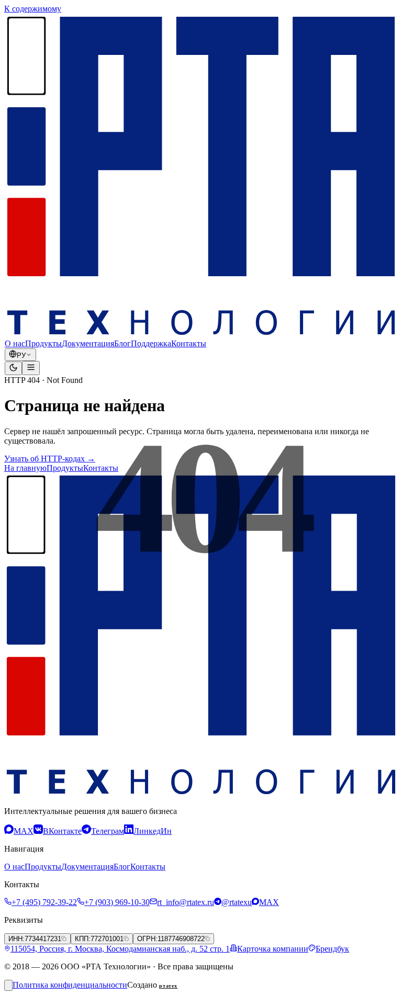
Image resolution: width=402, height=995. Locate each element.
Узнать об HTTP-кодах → (49, 458)
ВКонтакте (62, 831)
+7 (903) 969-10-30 (117, 902)
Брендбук (332, 948)
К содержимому (32, 8)
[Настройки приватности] (8, 985)
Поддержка (151, 343)
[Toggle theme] (13, 368)
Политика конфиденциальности (70, 984)
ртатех (168, 986)
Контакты (188, 343)
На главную (25, 467)
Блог (122, 343)
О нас (15, 343)
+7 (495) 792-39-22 (44, 902)
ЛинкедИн (152, 831)
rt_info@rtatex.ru (185, 902)
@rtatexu (236, 902)
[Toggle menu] (31, 368)
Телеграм (107, 831)
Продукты (43, 343)
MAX (24, 831)
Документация (88, 343)
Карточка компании (272, 948)
